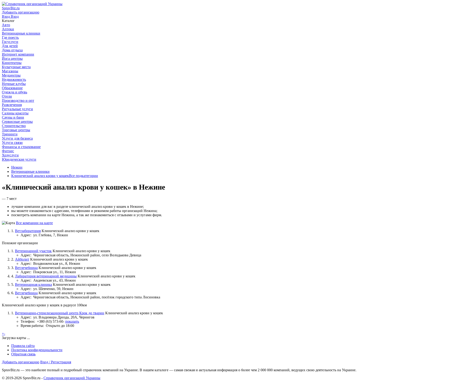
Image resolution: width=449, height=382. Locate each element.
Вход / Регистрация (55, 362)
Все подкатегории (83, 176)
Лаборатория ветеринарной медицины (46, 276)
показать (72, 321)
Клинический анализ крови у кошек (40, 176)
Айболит (22, 259)
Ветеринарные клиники (30, 171)
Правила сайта (23, 346)
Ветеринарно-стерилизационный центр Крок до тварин (59, 313)
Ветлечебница (26, 268)
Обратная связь (23, 354)
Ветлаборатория (28, 231)
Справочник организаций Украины (71, 378)
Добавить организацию (20, 362)
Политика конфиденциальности (36, 350)
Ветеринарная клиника (33, 284)
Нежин (16, 167)
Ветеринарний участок (33, 251)
